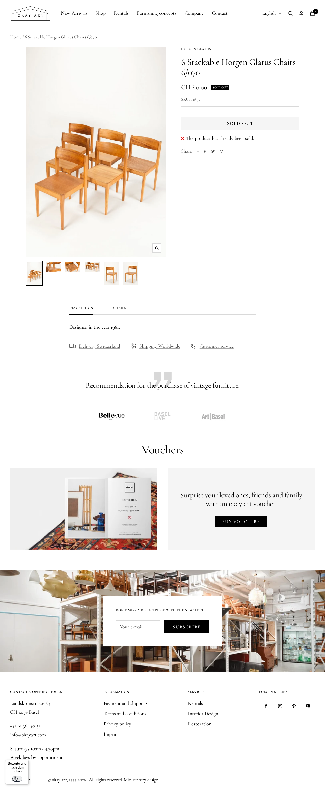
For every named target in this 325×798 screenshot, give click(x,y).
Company (194, 13)
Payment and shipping (125, 703)
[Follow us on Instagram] (280, 706)
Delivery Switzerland (99, 346)
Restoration (200, 724)
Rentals (121, 13)
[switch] (17, 779)
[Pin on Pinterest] (205, 151)
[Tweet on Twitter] (213, 151)
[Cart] (312, 13)
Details (119, 308)
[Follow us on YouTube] (308, 706)
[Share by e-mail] (221, 151)
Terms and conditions (125, 714)
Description (81, 308)
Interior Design (203, 714)
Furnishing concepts (156, 13)
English (269, 13)
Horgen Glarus (196, 49)
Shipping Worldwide (159, 346)
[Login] (301, 13)
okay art (59, 780)
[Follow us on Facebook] (266, 706)
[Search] (290, 13)
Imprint (111, 734)
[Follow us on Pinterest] (294, 706)
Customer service (217, 346)
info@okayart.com (28, 735)
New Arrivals (74, 13)
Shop (100, 13)
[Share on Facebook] (198, 151)
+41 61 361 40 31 (25, 726)
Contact (220, 13)
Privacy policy (117, 724)
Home (15, 37)
